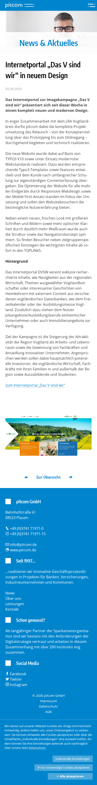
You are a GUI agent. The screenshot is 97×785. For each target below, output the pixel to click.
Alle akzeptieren (70, 776)
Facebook (18, 673)
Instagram (18, 684)
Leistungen (14, 603)
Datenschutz (48, 706)
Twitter (16, 679)
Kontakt (12, 609)
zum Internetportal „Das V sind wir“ (35, 385)
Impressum (48, 701)
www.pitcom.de (23, 550)
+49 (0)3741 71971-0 (27, 528)
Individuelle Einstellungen (72, 759)
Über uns (13, 598)
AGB (48, 712)
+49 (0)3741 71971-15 (28, 533)
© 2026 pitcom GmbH (48, 695)
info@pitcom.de (23, 544)
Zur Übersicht (48, 477)
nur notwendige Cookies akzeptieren (63, 767)
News (10, 593)
